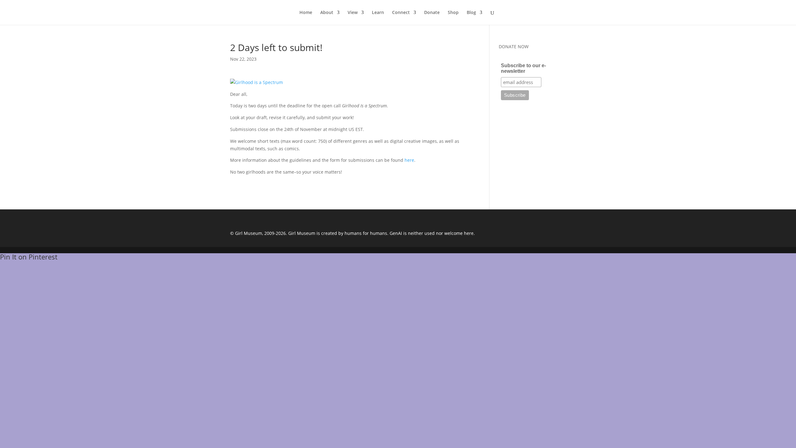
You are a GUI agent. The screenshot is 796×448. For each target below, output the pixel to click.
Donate (432, 12)
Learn (378, 12)
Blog (471, 12)
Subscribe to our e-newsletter (523, 68)
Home (305, 12)
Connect (401, 12)
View (353, 12)
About (326, 12)
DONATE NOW (514, 46)
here (409, 160)
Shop (453, 12)
